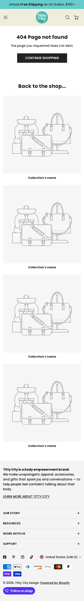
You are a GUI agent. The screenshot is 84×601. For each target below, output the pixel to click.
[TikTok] (31, 557)
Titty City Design (27, 583)
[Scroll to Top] (77, 579)
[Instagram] (22, 557)
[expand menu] (5, 17)
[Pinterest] (13, 557)
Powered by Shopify (55, 583)
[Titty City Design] (42, 17)
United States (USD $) (61, 557)
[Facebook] (4, 557)
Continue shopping (42, 58)
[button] (76, 17)
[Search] (67, 17)
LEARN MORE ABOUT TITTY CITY (26, 496)
